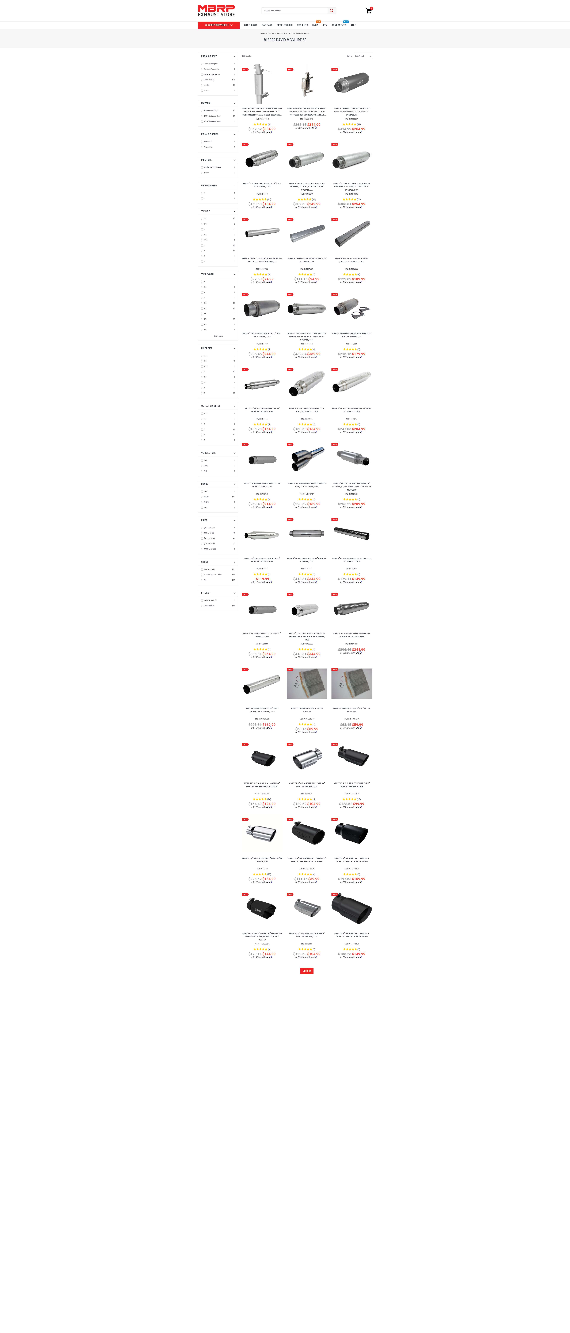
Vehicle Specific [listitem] (210, 600)
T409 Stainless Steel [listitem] (212, 121)
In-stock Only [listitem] (209, 569)
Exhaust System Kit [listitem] (212, 74)
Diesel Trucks (285, 25)
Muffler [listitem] (206, 85)
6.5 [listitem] (205, 287)
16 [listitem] (205, 330)
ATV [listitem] (205, 460)
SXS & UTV (302, 25)
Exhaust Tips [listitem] (209, 80)
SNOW (315, 25)
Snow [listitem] (206, 466)
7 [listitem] (204, 256)
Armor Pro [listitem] (208, 147)
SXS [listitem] (205, 471)
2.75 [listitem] (206, 366)
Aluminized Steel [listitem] (211, 111)
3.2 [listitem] (205, 377)
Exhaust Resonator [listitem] (212, 69)
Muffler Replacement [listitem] (212, 167)
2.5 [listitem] (205, 361)
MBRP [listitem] (206, 497)
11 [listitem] (205, 314)
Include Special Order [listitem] (212, 575)
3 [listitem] (204, 372)
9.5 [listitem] (205, 303)
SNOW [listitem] (206, 502)
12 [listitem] (205, 319)
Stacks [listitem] (207, 90)
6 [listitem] (204, 251)
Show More (218, 336)
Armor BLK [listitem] (208, 142)
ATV (325, 25)
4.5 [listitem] (205, 235)
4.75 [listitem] (206, 240)
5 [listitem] (204, 198)
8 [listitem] (204, 261)
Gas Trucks (250, 25)
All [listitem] (205, 580)
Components (338, 25)
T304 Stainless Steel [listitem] (212, 116)
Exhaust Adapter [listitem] (210, 64)
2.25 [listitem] (206, 356)
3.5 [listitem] (205, 219)
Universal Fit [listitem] (209, 606)
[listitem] (218, 527)
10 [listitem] (205, 308)
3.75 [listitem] (206, 224)
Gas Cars (267, 25)
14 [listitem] (205, 324)
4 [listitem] (204, 193)
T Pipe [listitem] (206, 173)
